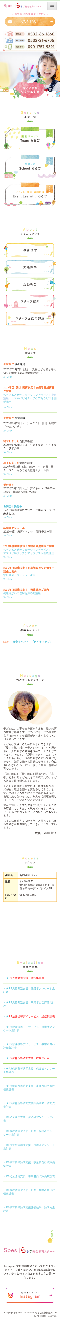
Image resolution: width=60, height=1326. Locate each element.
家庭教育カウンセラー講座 (19, 575)
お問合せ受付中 (12, 506)
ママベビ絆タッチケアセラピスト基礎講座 (28, 553)
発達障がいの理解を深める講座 (22, 593)
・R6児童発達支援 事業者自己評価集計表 (29, 1176)
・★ (23, 978)
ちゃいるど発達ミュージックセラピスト (27, 394)
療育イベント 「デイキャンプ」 (32, 642)
